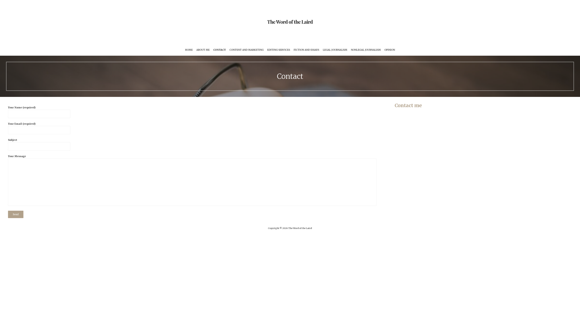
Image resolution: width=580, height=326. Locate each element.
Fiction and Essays (306, 49)
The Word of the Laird (290, 21)
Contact (219, 49)
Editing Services (278, 49)
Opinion (389, 49)
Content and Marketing (246, 49)
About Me (203, 49)
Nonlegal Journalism (366, 49)
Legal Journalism (335, 49)
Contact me (408, 105)
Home (189, 49)
